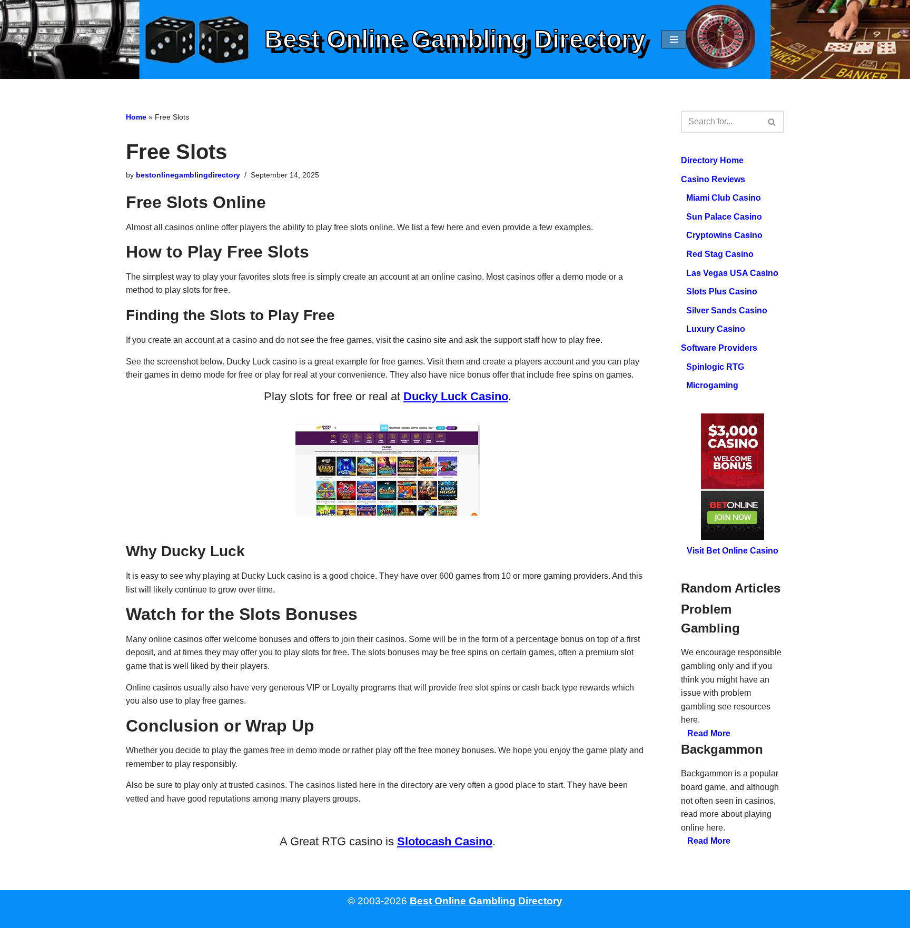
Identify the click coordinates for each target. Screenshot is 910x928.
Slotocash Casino (444, 841)
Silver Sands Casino (726, 310)
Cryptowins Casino (724, 235)
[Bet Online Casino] (732, 477)
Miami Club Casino (723, 197)
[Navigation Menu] (673, 39)
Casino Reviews (713, 179)
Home (136, 117)
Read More (708, 733)
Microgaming (712, 385)
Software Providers (719, 347)
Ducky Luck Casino (455, 396)
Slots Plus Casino (721, 291)
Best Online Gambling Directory (486, 900)
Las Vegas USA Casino (732, 273)
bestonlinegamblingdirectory (188, 175)
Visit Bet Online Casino (732, 551)
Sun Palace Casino (724, 216)
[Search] (772, 122)
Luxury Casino (715, 328)
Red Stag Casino (720, 254)
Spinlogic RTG (715, 366)
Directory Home (712, 160)
